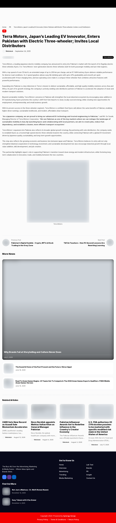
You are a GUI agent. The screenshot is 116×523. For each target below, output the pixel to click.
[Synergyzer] (11, 4)
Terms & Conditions (58, 520)
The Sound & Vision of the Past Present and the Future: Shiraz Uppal (44, 367)
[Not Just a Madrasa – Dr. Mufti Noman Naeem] (6, 491)
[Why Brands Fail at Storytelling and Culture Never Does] (58, 309)
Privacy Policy (42, 520)
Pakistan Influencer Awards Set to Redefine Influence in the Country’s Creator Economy (72, 427)
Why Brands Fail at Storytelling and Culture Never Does (32, 352)
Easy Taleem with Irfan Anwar (24, 500)
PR (10, 27)
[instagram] (9, 477)
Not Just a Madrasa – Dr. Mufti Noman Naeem (30, 490)
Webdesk (9, 51)
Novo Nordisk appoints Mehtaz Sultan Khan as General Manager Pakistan (43, 426)
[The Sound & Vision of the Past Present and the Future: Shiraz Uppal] (9, 368)
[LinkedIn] (14, 477)
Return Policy (74, 520)
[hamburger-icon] (111, 3)
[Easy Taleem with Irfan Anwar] (6, 502)
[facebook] (4, 477)
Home (4, 27)
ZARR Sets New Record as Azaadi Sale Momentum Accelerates (14, 424)
